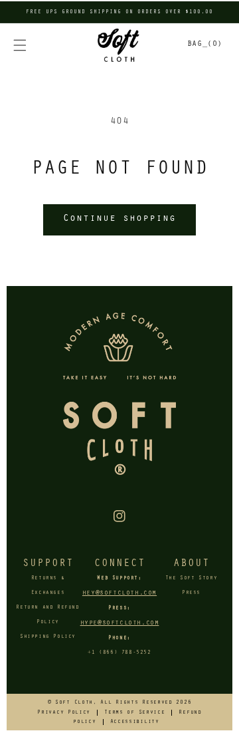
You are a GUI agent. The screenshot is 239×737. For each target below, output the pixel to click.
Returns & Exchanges (47, 586)
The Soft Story (191, 578)
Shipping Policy (48, 637)
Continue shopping (119, 219)
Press (191, 593)
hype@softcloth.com (119, 623)
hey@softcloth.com (119, 593)
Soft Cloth (74, 703)
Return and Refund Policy (47, 615)
